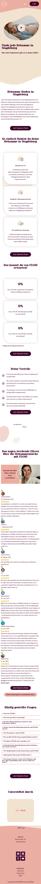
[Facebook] (18, 854)
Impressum (20, 871)
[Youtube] (23, 858)
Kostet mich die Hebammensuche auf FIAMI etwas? (20, 728)
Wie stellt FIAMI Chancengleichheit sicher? (20, 737)
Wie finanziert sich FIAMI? (14, 733)
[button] (25, 4)
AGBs (20, 875)
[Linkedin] (23, 854)
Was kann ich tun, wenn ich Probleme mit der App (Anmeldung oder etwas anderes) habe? (19, 760)
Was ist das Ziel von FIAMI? (14, 717)
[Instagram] (18, 858)
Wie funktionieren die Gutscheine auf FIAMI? (21, 751)
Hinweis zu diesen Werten (13, 346)
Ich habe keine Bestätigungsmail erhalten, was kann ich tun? (19, 746)
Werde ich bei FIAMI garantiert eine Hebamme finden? (17, 722)
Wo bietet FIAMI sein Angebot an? (16, 741)
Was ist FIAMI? (9, 713)
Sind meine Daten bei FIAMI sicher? (17, 755)
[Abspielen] (20, 474)
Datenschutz (20, 873)
